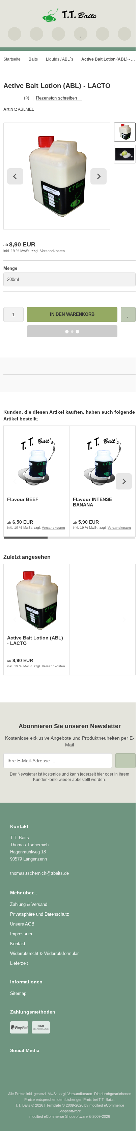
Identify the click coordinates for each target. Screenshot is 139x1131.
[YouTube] (33, 1064)
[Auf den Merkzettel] (128, 314)
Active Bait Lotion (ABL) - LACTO (35, 640)
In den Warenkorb (72, 314)
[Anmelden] (58, 34)
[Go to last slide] (15, 176)
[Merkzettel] (80, 34)
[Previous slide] (15, 481)
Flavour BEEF (22, 499)
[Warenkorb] (102, 34)
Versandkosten (52, 251)
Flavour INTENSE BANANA (92, 502)
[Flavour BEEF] (36, 462)
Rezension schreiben (56, 98)
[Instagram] (23, 1064)
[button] (125, 132)
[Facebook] (13, 1064)
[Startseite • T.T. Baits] (69, 20)
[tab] (26, 542)
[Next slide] (98, 176)
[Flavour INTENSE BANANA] (102, 462)
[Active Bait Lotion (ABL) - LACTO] (36, 600)
